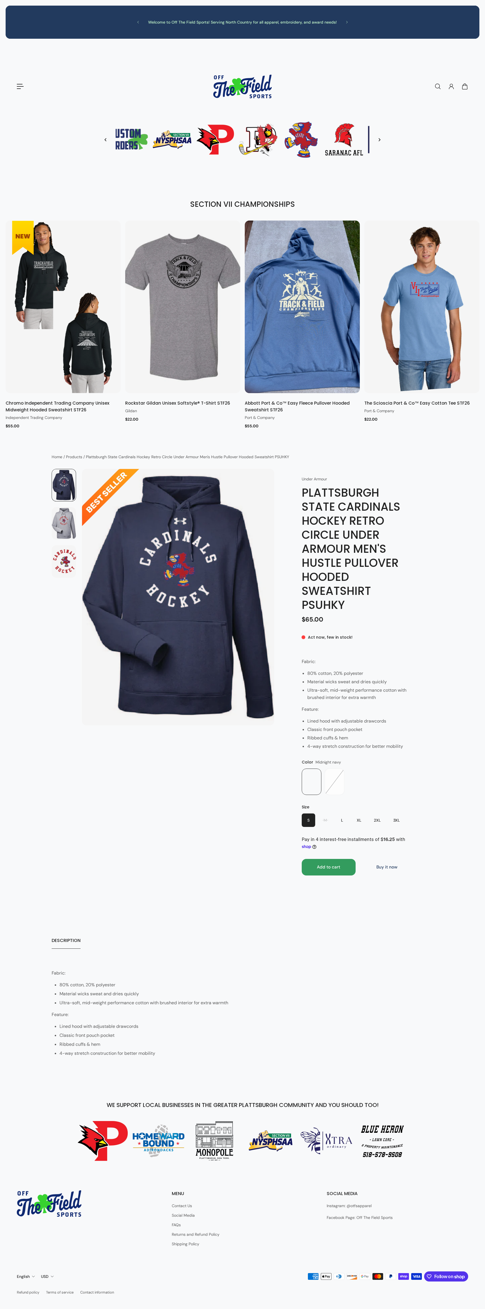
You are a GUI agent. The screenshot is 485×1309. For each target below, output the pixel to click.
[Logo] (242, 86)
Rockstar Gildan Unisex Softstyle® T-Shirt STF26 (177, 403)
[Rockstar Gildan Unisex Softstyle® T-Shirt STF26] (182, 307)
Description (66, 940)
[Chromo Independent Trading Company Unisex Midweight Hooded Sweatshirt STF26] (63, 307)
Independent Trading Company (34, 417)
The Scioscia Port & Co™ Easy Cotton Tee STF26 (417, 403)
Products (74, 456)
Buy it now (386, 867)
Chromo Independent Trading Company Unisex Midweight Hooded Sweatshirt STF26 (57, 406)
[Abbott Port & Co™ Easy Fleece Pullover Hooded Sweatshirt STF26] (302, 307)
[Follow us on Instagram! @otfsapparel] (243, 22)
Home (57, 456)
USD (45, 1276)
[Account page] (451, 86)
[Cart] (465, 86)
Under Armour (314, 479)
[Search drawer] (438, 86)
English (23, 1276)
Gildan (131, 410)
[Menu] (20, 86)
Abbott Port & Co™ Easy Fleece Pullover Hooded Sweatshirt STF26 (297, 406)
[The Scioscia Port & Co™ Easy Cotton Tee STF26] (421, 307)
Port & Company (260, 417)
